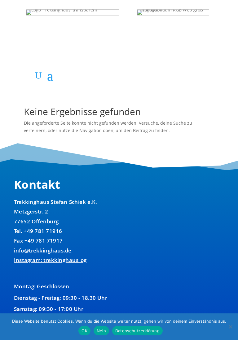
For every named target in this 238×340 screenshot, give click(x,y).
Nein (101, 330)
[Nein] (230, 327)
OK (84, 330)
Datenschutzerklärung (137, 330)
